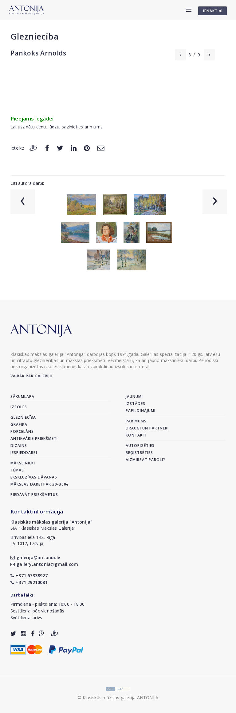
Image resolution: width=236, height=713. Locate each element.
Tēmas (17, 470)
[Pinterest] (87, 147)
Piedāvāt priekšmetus (34, 494)
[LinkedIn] (74, 147)
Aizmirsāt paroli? (145, 459)
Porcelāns (22, 431)
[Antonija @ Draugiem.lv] (54, 633)
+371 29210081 (32, 582)
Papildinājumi (140, 410)
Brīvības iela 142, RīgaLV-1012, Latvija (32, 540)
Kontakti (136, 435)
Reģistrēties (139, 452)
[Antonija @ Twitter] (13, 633)
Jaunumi (134, 396)
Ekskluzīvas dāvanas (33, 477)
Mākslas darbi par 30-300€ (39, 484)
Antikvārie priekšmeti (34, 438)
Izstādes (135, 403)
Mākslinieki (22, 463)
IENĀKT (211, 10)
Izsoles (18, 407)
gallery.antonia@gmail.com (47, 564)
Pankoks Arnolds (38, 53)
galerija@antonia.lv (38, 557)
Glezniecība (34, 36)
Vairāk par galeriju (31, 376)
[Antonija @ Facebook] (32, 633)
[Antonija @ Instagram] (23, 633)
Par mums (136, 421)
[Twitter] (60, 147)
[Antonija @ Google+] (42, 633)
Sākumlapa (22, 396)
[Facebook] (47, 147)
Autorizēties (140, 445)
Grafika (18, 424)
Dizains (18, 445)
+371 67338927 (32, 575)
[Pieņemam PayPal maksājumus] (66, 649)
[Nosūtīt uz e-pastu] (100, 147)
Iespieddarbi (23, 452)
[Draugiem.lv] (33, 147)
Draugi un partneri (147, 428)
